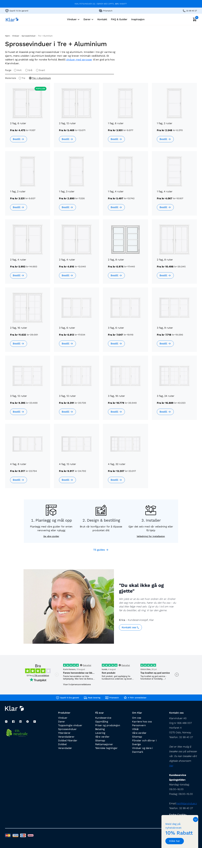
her (171, 765)
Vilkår (135, 729)
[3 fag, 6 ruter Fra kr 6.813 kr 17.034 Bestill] (76, 321)
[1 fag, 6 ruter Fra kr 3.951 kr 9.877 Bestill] (125, 117)
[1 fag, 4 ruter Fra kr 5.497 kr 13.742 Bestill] (125, 185)
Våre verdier (102, 736)
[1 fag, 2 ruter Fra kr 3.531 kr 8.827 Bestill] (27, 185)
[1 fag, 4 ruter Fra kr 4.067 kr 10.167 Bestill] (174, 185)
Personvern (139, 725)
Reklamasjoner (104, 744)
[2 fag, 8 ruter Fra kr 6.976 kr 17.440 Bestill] (125, 253)
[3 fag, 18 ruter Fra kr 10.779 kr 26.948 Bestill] (125, 390)
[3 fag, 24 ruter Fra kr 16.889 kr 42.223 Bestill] (174, 390)
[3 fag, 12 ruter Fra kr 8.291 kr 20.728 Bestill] (76, 390)
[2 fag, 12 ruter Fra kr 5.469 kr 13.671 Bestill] (76, 117)
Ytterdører (64, 732)
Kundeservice (103, 717)
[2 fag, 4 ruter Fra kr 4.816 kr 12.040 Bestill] (76, 253)
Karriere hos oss (142, 721)
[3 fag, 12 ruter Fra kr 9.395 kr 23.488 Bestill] (27, 390)
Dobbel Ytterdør (67, 740)
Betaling (100, 729)
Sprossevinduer (29, 36)
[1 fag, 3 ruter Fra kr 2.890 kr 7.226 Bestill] (76, 185)
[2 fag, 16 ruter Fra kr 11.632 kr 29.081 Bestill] (27, 321)
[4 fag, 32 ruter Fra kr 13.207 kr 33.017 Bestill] (125, 458)
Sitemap (100, 740)
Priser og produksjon (107, 725)
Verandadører (66, 736)
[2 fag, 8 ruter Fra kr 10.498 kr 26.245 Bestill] (174, 253)
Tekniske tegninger (106, 748)
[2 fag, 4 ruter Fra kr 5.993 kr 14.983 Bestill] (27, 253)
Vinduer (15, 36)
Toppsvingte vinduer (70, 725)
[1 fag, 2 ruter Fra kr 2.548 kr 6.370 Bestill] (174, 117)
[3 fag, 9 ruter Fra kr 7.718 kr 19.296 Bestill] (174, 321)
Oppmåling (101, 721)
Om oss (136, 717)
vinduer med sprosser (79, 59)
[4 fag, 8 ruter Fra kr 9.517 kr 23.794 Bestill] (27, 458)
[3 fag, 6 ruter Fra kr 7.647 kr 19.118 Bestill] (125, 321)
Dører (61, 721)
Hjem (7, 36)
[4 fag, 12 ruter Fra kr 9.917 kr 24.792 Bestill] (76, 458)
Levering (100, 732)
